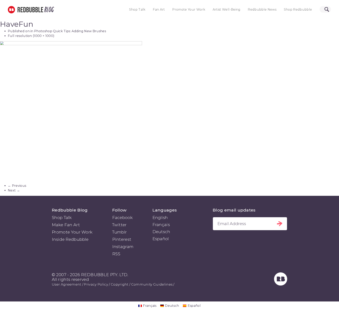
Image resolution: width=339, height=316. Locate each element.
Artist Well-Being (227, 9)
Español (160, 238)
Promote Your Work (188, 9)
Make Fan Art (66, 224)
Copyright (119, 284)
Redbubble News (262, 9)
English (160, 217)
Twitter (119, 224)
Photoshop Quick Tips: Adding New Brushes (70, 31)
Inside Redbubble (70, 239)
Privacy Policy (96, 284)
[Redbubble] (280, 284)
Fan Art (159, 9)
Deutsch (161, 231)
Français (161, 224)
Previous (17, 186)
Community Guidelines (151, 284)
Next (14, 190)
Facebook (122, 217)
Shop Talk (137, 9)
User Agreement (66, 284)
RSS (116, 253)
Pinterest (121, 239)
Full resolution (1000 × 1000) (31, 36)
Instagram (123, 246)
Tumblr (119, 232)
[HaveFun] (169, 112)
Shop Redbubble (298, 9)
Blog (48, 9)
